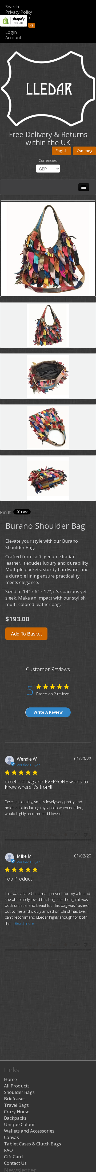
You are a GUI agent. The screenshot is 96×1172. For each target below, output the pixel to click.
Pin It (5, 512)
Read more (24, 923)
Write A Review (48, 712)
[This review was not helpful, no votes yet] (85, 834)
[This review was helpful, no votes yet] (76, 834)
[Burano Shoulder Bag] (48, 248)
